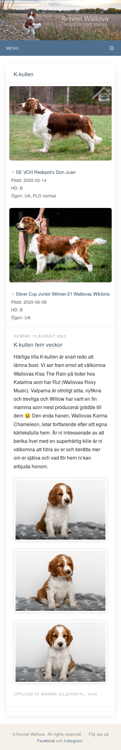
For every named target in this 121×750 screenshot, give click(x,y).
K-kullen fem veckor (38, 344)
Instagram (73, 740)
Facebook (46, 740)
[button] (60, 48)
